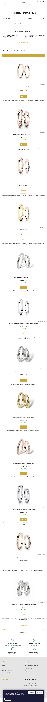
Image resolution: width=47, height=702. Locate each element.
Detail (23, 191)
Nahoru (5, 629)
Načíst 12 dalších (23, 625)
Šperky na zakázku (6, 669)
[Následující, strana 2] (40, 629)
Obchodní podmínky (7, 670)
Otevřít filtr (5, 55)
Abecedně (29, 50)
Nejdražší (13, 50)
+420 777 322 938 (28, 668)
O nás (3, 667)
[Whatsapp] (25, 671)
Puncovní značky (6, 672)
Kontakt (4, 665)
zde (5, 696)
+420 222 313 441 (28, 666)
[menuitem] (5, 5)
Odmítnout (31, 692)
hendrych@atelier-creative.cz (31, 665)
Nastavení (8, 699)
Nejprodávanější (21, 50)
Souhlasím (39, 692)
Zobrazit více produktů (23, 42)
